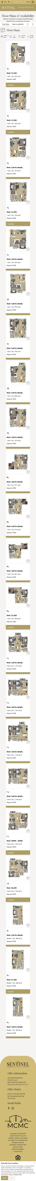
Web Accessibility (18, 1149)
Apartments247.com (17, 1136)
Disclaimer (13, 1145)
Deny (11, 1178)
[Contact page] (5, 2)
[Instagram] (13, 1108)
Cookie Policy (18, 1151)
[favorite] (28, 63)
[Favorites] (28, 24)
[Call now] (12, 2)
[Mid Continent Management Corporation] (18, 1121)
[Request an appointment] (8, 2)
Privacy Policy (17, 1147)
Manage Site (22, 1145)
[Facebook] (9, 1108)
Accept (4, 1178)
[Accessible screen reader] (2, 2)
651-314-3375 (26, 7)
